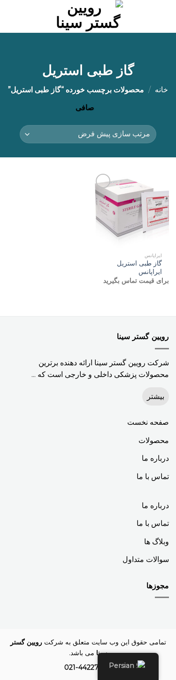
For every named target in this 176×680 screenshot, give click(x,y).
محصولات (153, 440)
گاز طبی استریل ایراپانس (139, 267)
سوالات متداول (145, 559)
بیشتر (155, 396)
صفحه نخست (148, 422)
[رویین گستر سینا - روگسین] (88, 16)
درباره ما (155, 458)
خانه (161, 89)
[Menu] (163, 16)
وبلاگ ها (156, 541)
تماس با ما (153, 476)
